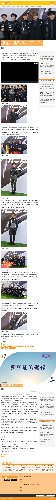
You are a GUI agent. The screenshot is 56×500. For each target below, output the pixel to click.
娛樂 (2, 48)
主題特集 (13, 6)
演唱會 (14, 348)
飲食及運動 (26, 483)
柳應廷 (32, 346)
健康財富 (26, 6)
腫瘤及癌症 (39, 483)
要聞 (25, 476)
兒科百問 (21, 484)
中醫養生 (35, 483)
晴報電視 (8, 6)
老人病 (29, 484)
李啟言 (3, 346)
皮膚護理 (33, 484)
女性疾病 (26, 484)
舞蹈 (7, 348)
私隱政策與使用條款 (28, 495)
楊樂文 (18, 346)
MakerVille (8, 346)
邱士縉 (22, 346)
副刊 (22, 6)
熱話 (27, 476)
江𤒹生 (27, 346)
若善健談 (3, 456)
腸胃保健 (48, 483)
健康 (4, 6)
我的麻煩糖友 (32, 6)
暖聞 (30, 476)
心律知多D (39, 6)
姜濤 (10, 348)
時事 (18, 6)
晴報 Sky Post (43, 106)
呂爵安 (13, 346)
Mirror (3, 348)
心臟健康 (44, 483)
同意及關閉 (45, 495)
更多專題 (37, 484)
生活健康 (31, 483)
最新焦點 (21, 476)
